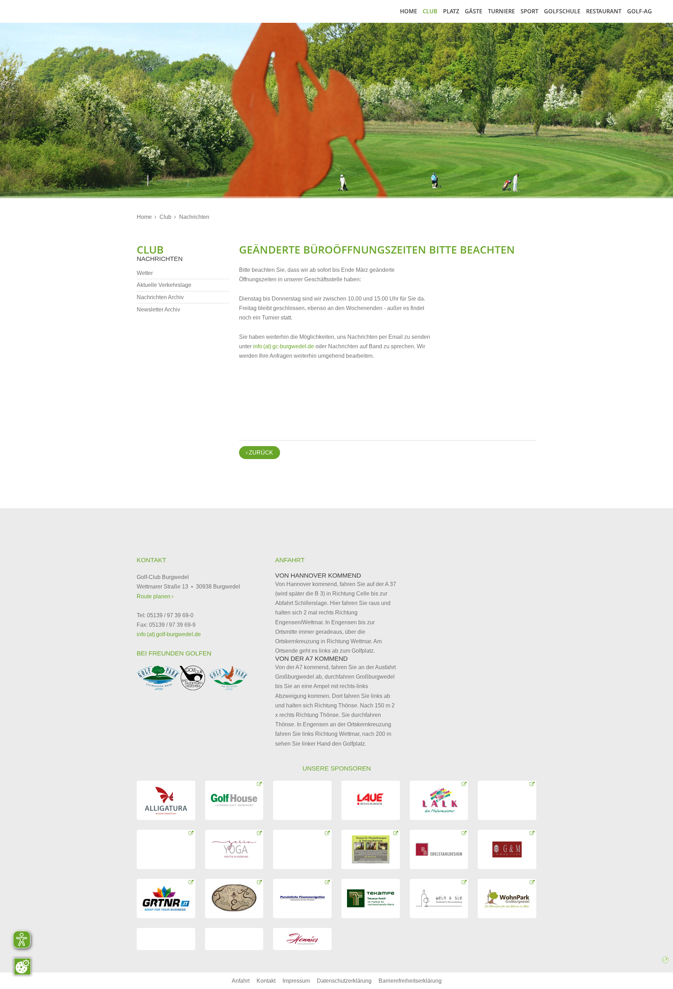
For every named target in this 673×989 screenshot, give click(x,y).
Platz (451, 11)
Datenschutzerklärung (344, 981)
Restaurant (603, 11)
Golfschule (562, 11)
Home (408, 11)
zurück (259, 453)
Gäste (473, 11)
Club (430, 11)
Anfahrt (241, 981)
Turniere (501, 11)
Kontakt (266, 981)
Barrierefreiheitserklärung (410, 981)
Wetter (145, 273)
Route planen (154, 596)
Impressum (296, 981)
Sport (529, 11)
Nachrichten (194, 217)
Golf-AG (639, 11)
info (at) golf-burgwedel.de (169, 634)
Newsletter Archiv (158, 309)
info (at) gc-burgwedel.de (283, 346)
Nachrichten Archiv (160, 297)
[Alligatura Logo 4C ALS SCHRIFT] (166, 800)
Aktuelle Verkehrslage (164, 285)
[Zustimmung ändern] (22, 966)
